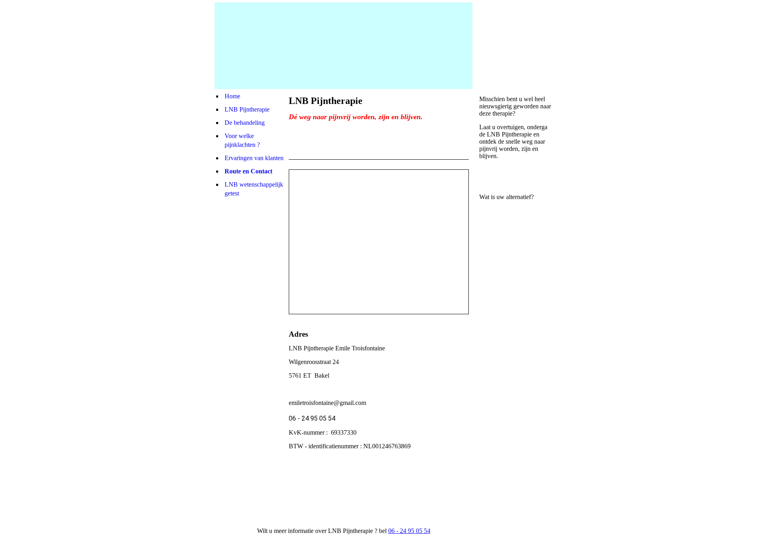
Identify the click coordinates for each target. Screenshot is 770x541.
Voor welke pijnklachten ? (242, 140)
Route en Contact (248, 171)
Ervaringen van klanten (254, 158)
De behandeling (245, 122)
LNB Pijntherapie (247, 109)
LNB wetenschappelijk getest (254, 189)
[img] (343, 45)
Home (232, 96)
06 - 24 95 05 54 (409, 530)
